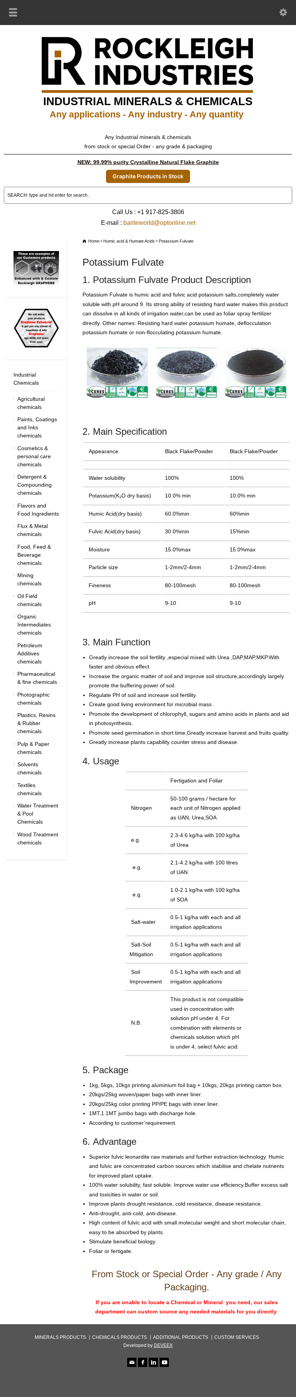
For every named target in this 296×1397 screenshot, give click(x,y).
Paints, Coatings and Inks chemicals (37, 427)
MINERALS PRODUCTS (60, 1337)
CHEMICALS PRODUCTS (119, 1337)
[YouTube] (164, 1362)
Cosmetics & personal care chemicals (34, 456)
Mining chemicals (29, 579)
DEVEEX (163, 1345)
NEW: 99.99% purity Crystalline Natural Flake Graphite (148, 162)
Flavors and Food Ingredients (38, 510)
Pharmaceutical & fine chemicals (37, 678)
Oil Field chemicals (29, 600)
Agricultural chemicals (31, 403)
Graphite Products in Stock (148, 176)
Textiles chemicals (29, 789)
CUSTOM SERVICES (236, 1337)
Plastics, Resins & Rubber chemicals (36, 723)
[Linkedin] (153, 1362)
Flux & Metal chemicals (32, 530)
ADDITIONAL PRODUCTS (180, 1337)
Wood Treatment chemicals (37, 838)
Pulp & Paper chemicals (33, 748)
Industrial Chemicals (26, 379)
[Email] (131, 1362)
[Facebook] (142, 1362)
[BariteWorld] (148, 122)
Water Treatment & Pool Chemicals (37, 813)
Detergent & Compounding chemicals (34, 485)
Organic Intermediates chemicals (34, 624)
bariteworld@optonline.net (159, 222)
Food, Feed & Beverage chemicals (34, 555)
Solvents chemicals (29, 768)
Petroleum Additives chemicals (29, 653)
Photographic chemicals (33, 699)
